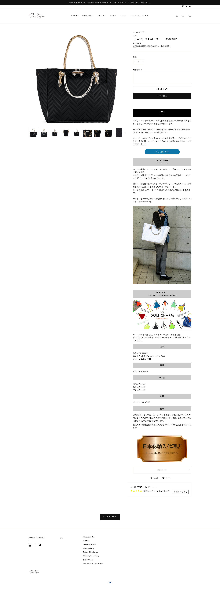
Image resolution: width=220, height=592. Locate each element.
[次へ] (123, 132)
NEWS (113, 16)
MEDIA (123, 16)
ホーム (135, 32)
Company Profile (89, 544)
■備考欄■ (137, 70)
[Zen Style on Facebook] (35, 545)
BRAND (74, 16)
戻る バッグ (111, 516)
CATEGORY (88, 16)
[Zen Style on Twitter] (40, 545)
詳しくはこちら (162, 152)
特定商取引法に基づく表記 (93, 563)
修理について (88, 560)
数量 (135, 57)
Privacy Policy (88, 548)
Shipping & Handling (91, 556)
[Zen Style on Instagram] (30, 545)
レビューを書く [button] (180, 492)
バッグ (141, 32)
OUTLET (102, 16)
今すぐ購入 (162, 96)
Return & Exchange (90, 552)
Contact (86, 541)
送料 (134, 46)
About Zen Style (89, 537)
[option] (110, 2)
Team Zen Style (140, 16)
